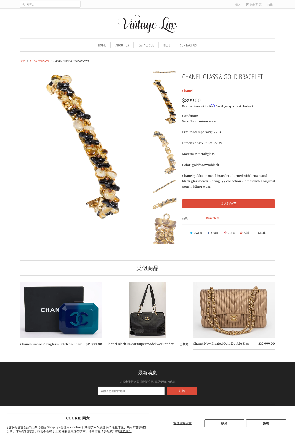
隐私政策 (125, 431)
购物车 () (256, 4)
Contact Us (188, 45)
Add (246, 232)
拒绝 (266, 423)
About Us (122, 45)
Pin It (231, 232)
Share (215, 232)
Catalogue (146, 45)
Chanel (187, 91)
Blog (166, 45)
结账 (270, 4)
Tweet (198, 232)
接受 (224, 423)
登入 (238, 4)
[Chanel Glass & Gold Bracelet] (83, 146)
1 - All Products (39, 60)
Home (102, 45)
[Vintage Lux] (147, 24)
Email (261, 232)
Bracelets (212, 218)
